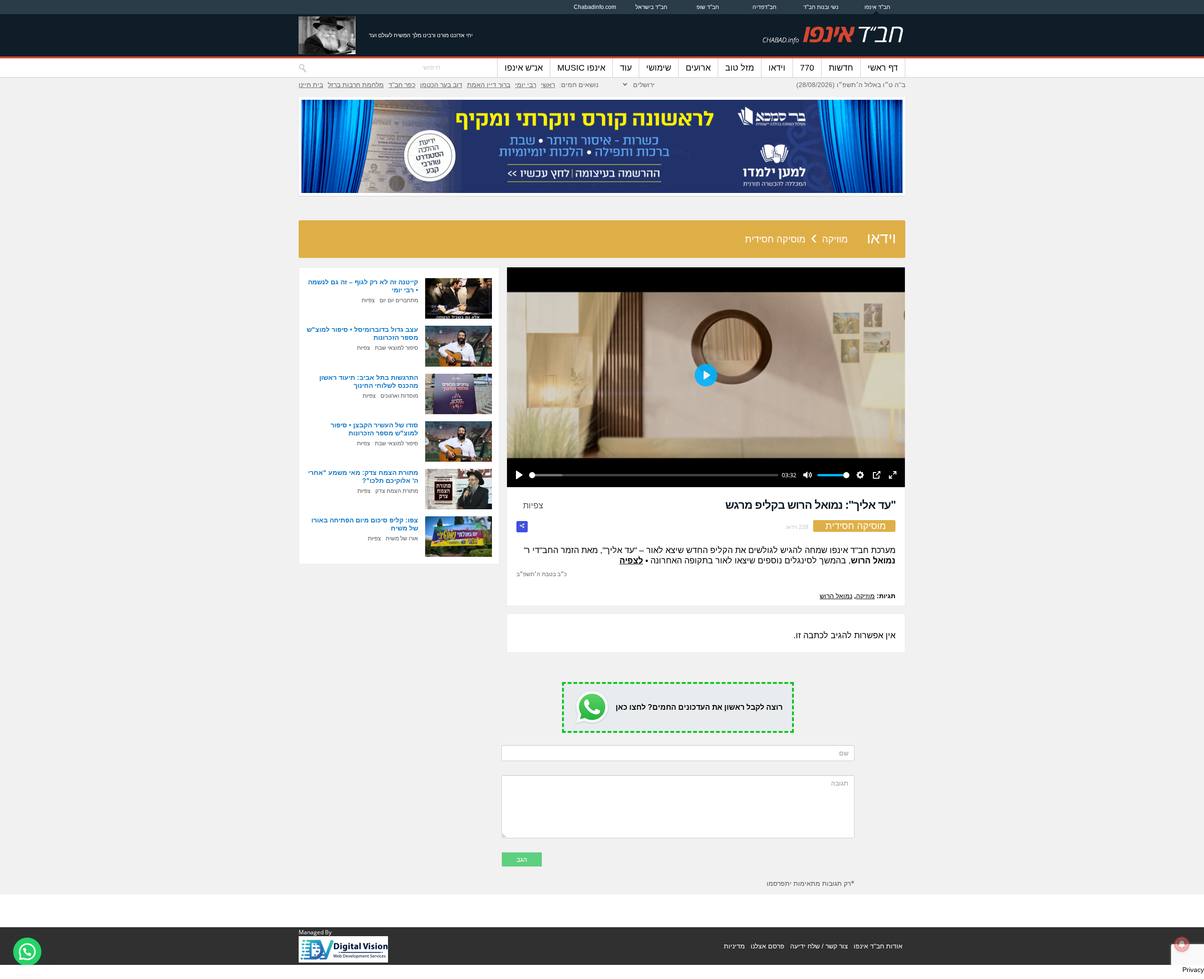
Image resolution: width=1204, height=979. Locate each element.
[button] (27, 952)
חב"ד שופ (708, 7)
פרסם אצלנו (767, 946)
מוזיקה (835, 239)
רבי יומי (525, 84)
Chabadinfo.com (595, 7)
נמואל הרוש (836, 596)
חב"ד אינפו (877, 7)
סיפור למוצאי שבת (396, 348)
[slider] (653, 475)
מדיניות (734, 946)
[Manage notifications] (1181, 944)
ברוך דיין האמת (488, 84)
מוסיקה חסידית (775, 239)
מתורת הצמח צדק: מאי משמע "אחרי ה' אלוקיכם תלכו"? (363, 476)
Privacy (1193, 969)
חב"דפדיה (764, 7)
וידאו (776, 67)
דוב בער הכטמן (441, 84)
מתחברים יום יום (399, 300)
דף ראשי (883, 67)
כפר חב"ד (401, 84)
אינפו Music (581, 67)
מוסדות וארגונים (399, 396)
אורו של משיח (402, 538)
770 (807, 67)
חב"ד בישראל (651, 7)
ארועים (698, 67)
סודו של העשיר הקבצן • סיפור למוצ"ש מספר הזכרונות (374, 429)
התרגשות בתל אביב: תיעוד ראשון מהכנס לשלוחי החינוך (368, 381)
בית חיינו (311, 84)
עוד (626, 67)
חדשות (841, 67)
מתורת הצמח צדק (396, 491)
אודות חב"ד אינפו (878, 946)
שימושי (658, 67)
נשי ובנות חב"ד (821, 7)
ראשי (548, 84)
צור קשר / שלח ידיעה (819, 946)
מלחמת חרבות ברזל (356, 84)
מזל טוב (739, 67)
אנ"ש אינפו (524, 67)
